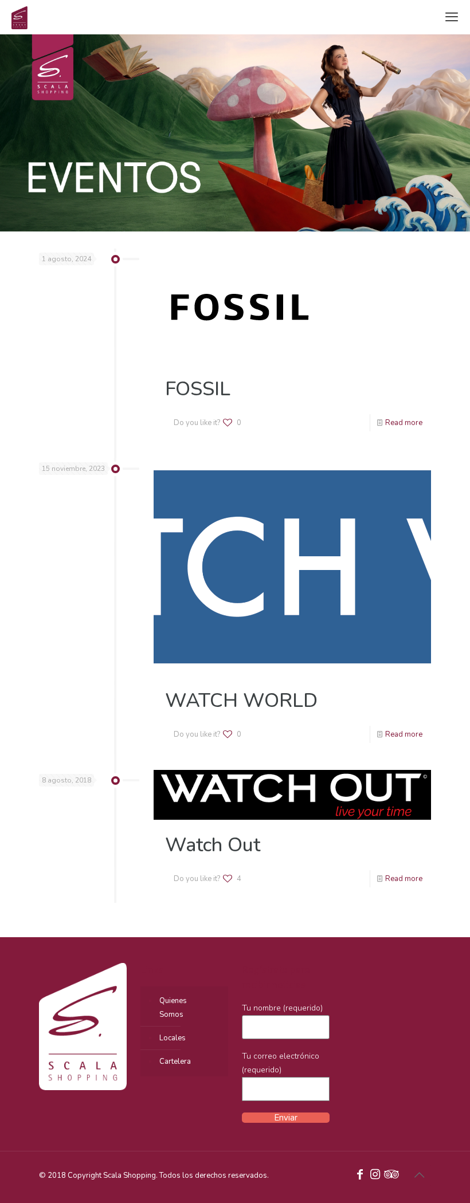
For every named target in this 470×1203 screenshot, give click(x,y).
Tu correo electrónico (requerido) (280, 1063)
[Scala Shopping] (19, 17)
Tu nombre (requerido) (282, 1007)
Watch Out (212, 845)
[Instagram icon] (375, 1175)
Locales (172, 1038)
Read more (403, 423)
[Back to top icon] (419, 1175)
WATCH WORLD (241, 700)
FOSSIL (197, 389)
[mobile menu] (451, 17)
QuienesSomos (173, 1008)
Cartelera (175, 1061)
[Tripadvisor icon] (389, 1175)
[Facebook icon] (360, 1175)
